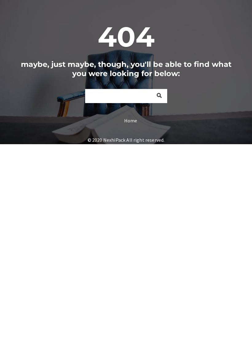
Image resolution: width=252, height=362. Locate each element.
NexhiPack (114, 140)
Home (130, 120)
